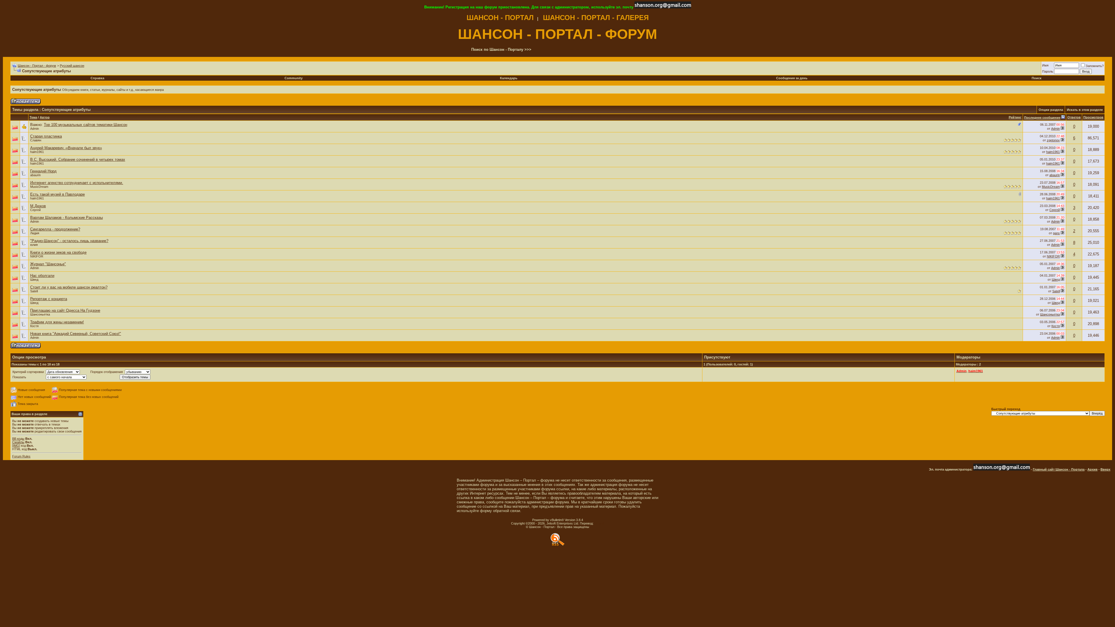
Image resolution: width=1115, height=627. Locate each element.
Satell (34, 291)
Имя (1045, 65)
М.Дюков (38, 206)
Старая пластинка (46, 136)
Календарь (508, 78)
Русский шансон (72, 65)
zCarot (599, 523)
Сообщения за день (792, 78)
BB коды (18, 438)
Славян (35, 140)
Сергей (35, 210)
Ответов (1074, 117)
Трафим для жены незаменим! (57, 322)
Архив (1092, 469)
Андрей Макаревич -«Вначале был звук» (66, 148)
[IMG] (16, 445)
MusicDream (39, 186)
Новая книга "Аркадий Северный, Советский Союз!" (75, 333)
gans (1056, 233)
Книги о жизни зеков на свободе (58, 252)
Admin (34, 128)
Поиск (1037, 78)
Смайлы (18, 442)
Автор (45, 117)
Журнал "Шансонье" (48, 264)
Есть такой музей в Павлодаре (57, 194)
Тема (33, 117)
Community (294, 78)
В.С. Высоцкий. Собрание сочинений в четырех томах (77, 159)
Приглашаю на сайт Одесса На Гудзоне (65, 310)
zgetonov (1053, 140)
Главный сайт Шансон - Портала (1059, 469)
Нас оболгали (42, 275)
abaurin (35, 175)
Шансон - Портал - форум (37, 65)
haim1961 (37, 152)
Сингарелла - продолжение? (55, 229)
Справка (97, 78)
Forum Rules (21, 456)
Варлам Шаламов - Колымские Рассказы (66, 217)
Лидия (34, 233)
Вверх (1105, 469)
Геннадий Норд (43, 171)
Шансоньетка (1050, 314)
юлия (34, 244)
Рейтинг (1015, 117)
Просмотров (1093, 117)
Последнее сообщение (1042, 117)
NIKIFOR (36, 256)
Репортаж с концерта (48, 299)
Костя (34, 326)
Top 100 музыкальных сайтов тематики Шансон (85, 124)
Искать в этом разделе (1085, 109)
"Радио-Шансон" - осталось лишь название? (69, 241)
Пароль (1047, 71)
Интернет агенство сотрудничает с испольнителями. (76, 183)
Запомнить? (1095, 66)
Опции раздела (1051, 109)
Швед (34, 279)
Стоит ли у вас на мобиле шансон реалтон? (68, 287)
